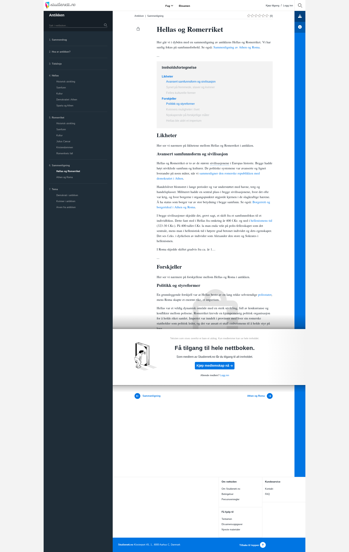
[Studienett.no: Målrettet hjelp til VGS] (69, 5)
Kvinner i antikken (65, 201)
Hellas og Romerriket (68, 171)
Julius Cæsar (63, 141)
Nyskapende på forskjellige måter (187, 115)
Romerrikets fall (64, 153)
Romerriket (58, 117)
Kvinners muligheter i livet (182, 109)
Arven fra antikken (66, 207)
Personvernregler (230, 499)
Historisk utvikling (65, 81)
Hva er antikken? (61, 51)
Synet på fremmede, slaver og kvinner (190, 87)
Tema (55, 189)
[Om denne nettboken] (299, 27)
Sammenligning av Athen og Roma (236, 47)
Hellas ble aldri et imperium (183, 120)
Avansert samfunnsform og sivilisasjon (191, 81)
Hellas (55, 75)
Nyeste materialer (231, 529)
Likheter (167, 76)
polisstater (264, 294)
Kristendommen (64, 147)
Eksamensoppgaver (232, 524)
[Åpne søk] (300, 6)
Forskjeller (169, 98)
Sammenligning (61, 165)
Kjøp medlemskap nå (212, 365)
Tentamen (227, 519)
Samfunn (61, 87)
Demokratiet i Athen (66, 99)
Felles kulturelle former (181, 92)
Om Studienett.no (231, 488)
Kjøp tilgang (272, 5)
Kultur (59, 93)
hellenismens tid (261, 220)
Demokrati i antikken (67, 195)
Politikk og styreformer (180, 103)
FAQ (267, 494)
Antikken (56, 15)
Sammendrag (59, 39)
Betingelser (227, 494)
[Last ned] (299, 16)
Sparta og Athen (64, 105)
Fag (167, 5)
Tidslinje (57, 63)
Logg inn (288, 5)
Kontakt (269, 488)
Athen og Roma (64, 177)
